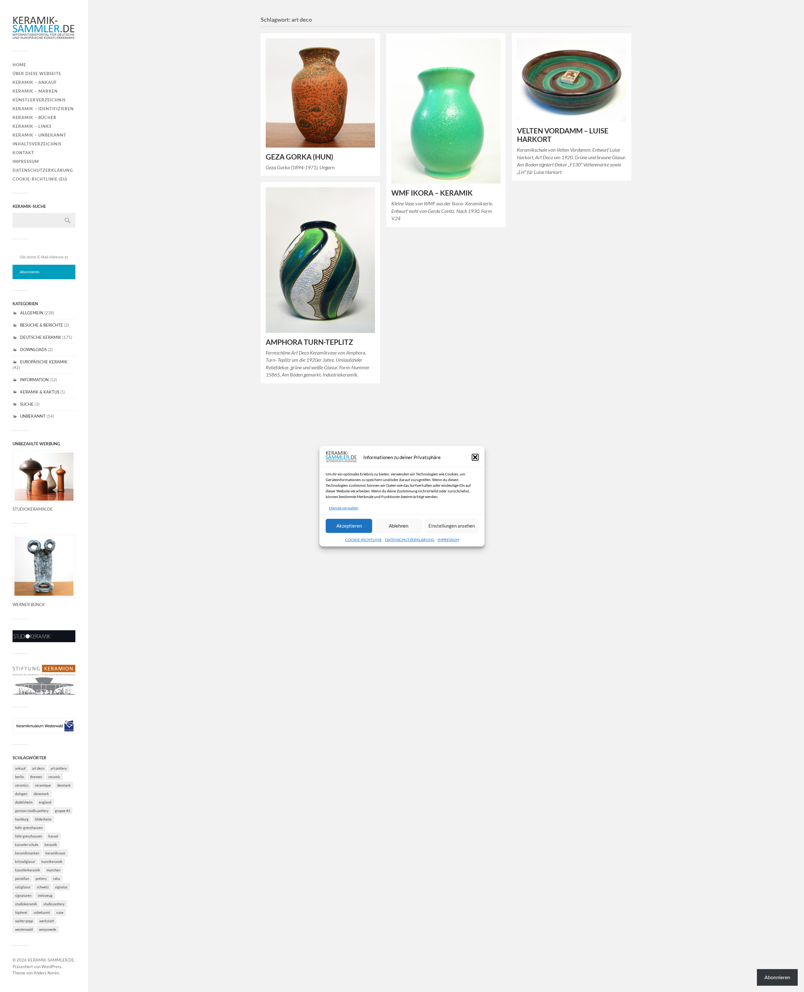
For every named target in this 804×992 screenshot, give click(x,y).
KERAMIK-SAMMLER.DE (51, 959)
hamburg (22, 819)
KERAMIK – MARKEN (35, 91)
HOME (19, 64)
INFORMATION (34, 379)
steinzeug (45, 895)
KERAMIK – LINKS (32, 126)
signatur (61, 887)
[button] (475, 457)
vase (59, 912)
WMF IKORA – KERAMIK (432, 193)
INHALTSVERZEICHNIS (37, 143)
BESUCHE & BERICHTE (41, 325)
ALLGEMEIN (31, 312)
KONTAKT (23, 152)
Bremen (36, 777)
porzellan (22, 878)
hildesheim (43, 819)
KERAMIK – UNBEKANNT (39, 135)
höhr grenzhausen (28, 836)
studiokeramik (26, 904)
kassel (53, 836)
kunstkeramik (51, 861)
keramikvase (55, 853)
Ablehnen (398, 526)
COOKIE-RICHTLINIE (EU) (40, 179)
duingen (21, 794)
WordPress (51, 966)
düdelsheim (24, 802)
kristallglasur (25, 861)
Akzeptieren (349, 526)
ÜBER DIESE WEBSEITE (37, 73)
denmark (64, 785)
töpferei (21, 912)
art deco (38, 768)
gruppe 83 (62, 811)
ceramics (22, 785)
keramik (51, 845)
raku (56, 878)
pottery (41, 878)
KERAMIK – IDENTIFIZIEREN (43, 108)
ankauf (20, 768)
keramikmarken (27, 853)
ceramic (54, 777)
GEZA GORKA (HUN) (299, 157)
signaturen (23, 895)
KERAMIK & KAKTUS (39, 391)
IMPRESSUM (448, 539)
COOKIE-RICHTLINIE (363, 539)
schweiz (43, 887)
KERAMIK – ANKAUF (35, 82)
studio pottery (54, 904)
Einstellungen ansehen (451, 526)
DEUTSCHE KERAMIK (40, 337)
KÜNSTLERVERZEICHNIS (39, 99)
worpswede (47, 929)
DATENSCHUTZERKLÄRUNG (409, 539)
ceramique (43, 785)
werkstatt (46, 921)
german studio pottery (32, 811)
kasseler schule (26, 845)
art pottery (59, 768)
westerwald (24, 929)
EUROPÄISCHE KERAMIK (44, 361)
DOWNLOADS (33, 349)
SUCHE (27, 404)
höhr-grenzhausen (29, 828)
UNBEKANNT (33, 416)
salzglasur (22, 887)
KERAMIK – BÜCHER (35, 117)
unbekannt (42, 912)
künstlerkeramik (27, 870)
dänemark (41, 794)
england (45, 802)
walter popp (24, 921)
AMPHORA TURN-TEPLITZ (309, 342)
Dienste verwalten (343, 507)
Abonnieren (30, 271)
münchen (53, 870)
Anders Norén (46, 972)
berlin (19, 777)
